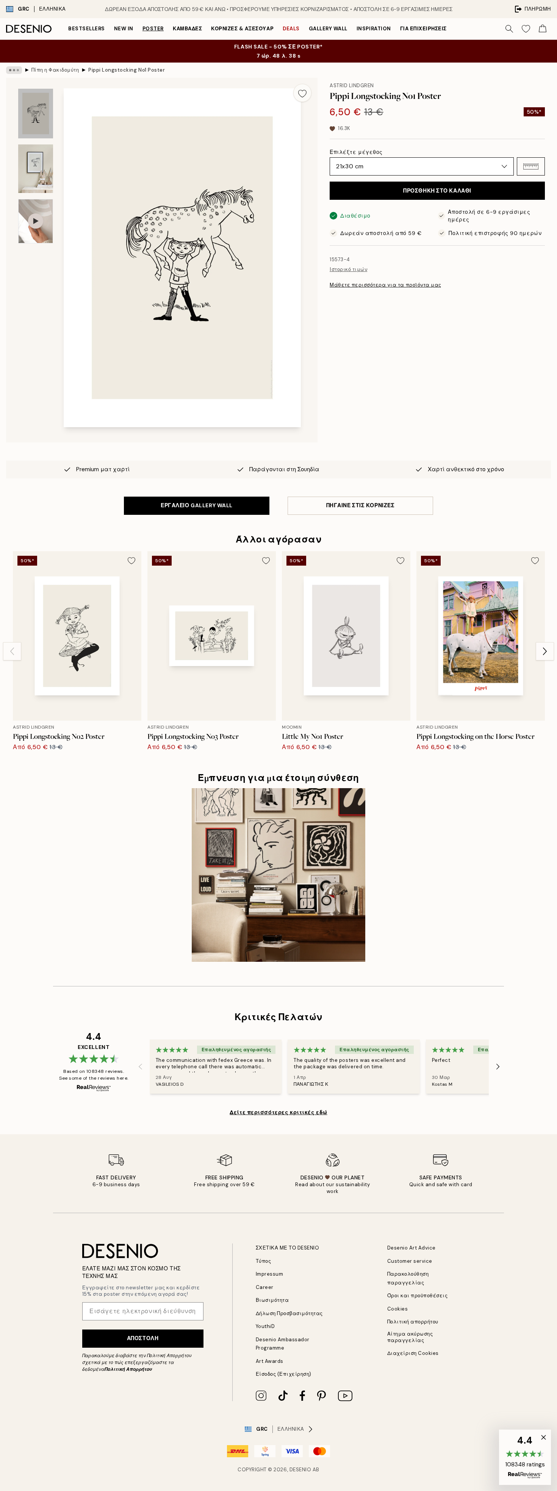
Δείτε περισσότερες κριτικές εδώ (278, 1112)
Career (265, 1287)
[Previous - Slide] (12, 651)
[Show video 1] (35, 221)
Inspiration (374, 28)
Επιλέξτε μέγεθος (356, 152)
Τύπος (263, 1261)
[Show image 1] (35, 113)
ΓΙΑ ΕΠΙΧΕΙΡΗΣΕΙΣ (423, 28)
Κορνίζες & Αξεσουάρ (242, 28)
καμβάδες (187, 28)
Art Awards (269, 1361)
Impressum (269, 1274)
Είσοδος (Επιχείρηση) (283, 1374)
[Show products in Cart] (542, 29)
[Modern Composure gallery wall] (278, 875)
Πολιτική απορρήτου (412, 1322)
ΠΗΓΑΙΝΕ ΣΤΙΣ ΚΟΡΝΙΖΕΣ (360, 505)
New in (123, 28)
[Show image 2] (35, 168)
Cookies (397, 1309)
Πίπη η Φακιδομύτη (55, 70)
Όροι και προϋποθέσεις (417, 1295)
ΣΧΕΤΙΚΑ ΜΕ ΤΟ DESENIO (287, 1248)
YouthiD (265, 1326)
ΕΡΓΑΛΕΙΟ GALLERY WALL (197, 505)
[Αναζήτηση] (509, 28)
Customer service (409, 1261)
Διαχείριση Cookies (413, 1353)
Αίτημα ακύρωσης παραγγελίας (410, 1337)
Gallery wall (328, 28)
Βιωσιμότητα (272, 1300)
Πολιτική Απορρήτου (128, 1369)
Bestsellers (86, 28)
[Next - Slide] (545, 651)
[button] (531, 166)
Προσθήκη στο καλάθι (437, 190)
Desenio (300, 1469)
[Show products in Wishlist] (526, 29)
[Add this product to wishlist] (302, 93)
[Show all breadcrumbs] (14, 70)
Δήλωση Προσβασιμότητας (289, 1313)
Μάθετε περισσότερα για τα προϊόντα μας (385, 285)
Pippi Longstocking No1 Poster (126, 70)
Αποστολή (142, 1338)
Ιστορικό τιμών (348, 269)
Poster (153, 28)
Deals (291, 28)
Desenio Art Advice (411, 1248)
